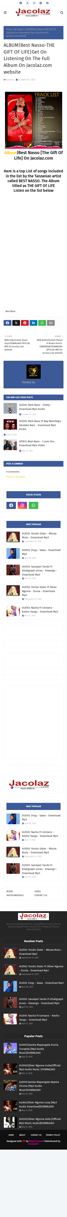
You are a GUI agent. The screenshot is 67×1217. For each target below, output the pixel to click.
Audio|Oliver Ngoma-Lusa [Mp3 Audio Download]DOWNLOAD (38, 1104)
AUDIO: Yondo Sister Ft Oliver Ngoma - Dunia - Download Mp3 (39, 591)
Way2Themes (36, 1141)
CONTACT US (40, 895)
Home (9, 29)
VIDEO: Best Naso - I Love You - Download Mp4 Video (37, 443)
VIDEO (37, 891)
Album (10, 152)
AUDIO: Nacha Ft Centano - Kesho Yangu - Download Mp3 (40, 609)
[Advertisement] (36, 660)
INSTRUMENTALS (15, 895)
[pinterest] (41, 3)
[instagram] (34, 3)
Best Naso (19, 29)
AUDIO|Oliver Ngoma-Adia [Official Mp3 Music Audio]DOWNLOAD (40, 1121)
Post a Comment (15, 476)
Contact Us (36, 1135)
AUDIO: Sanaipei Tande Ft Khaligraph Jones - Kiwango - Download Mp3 (39, 570)
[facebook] (21, 3)
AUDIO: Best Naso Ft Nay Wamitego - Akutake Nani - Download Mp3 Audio (41, 425)
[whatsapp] (33, 505)
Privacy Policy (53, 1135)
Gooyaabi (33, 1143)
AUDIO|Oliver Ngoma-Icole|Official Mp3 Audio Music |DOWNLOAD (39, 1067)
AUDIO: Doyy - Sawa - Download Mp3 (41, 552)
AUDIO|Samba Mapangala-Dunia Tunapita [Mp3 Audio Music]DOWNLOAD (38, 1048)
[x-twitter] (27, 3)
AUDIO (9, 891)
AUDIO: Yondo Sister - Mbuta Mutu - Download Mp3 (39, 535)
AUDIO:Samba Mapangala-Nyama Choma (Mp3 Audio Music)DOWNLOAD (39, 1086)
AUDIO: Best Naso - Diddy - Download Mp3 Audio (35, 407)
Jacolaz (10, 79)
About (22, 1135)
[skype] (46, 3)
